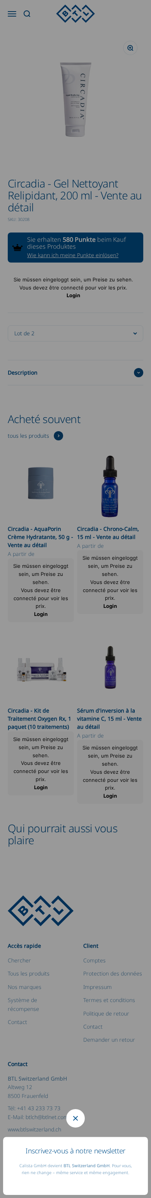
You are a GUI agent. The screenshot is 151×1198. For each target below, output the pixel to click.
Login (73, 295)
